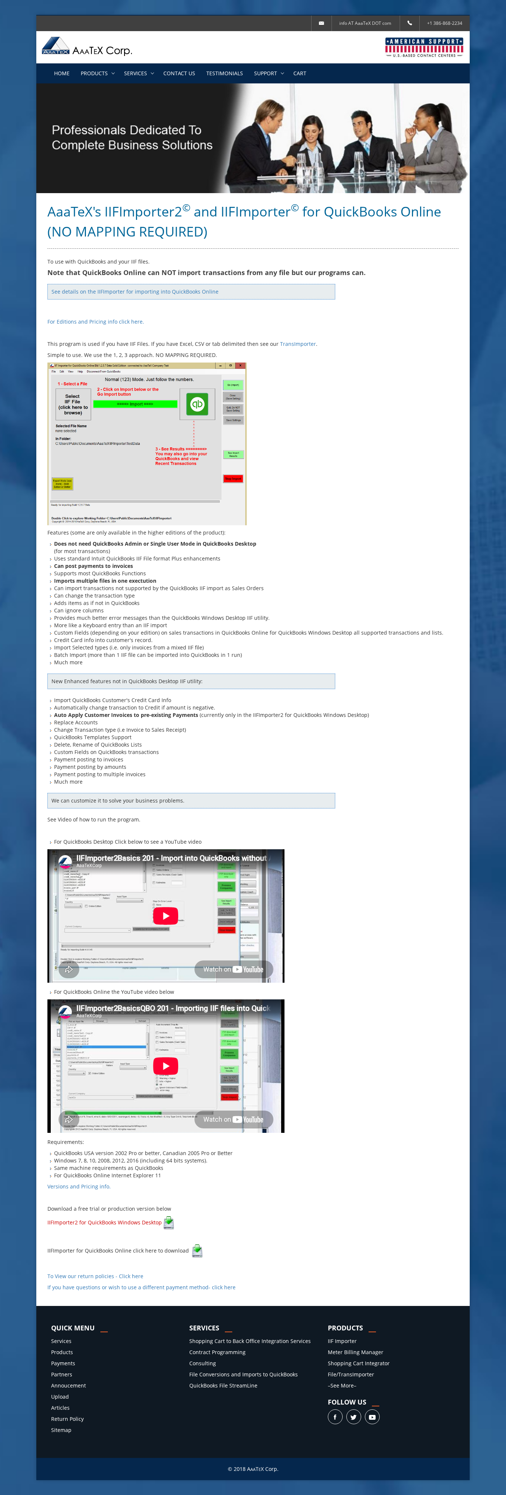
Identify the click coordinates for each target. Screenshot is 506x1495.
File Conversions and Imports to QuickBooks (243, 1374)
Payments (63, 1363)
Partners (61, 1374)
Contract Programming (217, 1352)
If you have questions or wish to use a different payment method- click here (141, 1287)
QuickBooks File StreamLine (223, 1385)
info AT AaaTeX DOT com (365, 23)
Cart (299, 73)
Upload (60, 1396)
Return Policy (67, 1418)
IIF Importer (342, 1340)
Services (135, 73)
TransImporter (298, 343)
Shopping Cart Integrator (359, 1363)
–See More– (342, 1385)
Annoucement (68, 1385)
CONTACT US (179, 73)
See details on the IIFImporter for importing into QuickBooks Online (135, 291)
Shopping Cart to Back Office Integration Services (250, 1340)
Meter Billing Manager (355, 1352)
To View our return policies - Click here (95, 1276)
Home (62, 73)
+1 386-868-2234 (444, 23)
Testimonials (224, 73)
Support (265, 73)
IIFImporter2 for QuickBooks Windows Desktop (104, 1222)
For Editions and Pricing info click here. (95, 321)
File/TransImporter (351, 1374)
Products (94, 73)
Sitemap (61, 1429)
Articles (60, 1407)
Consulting (202, 1363)
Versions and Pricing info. (79, 1186)
